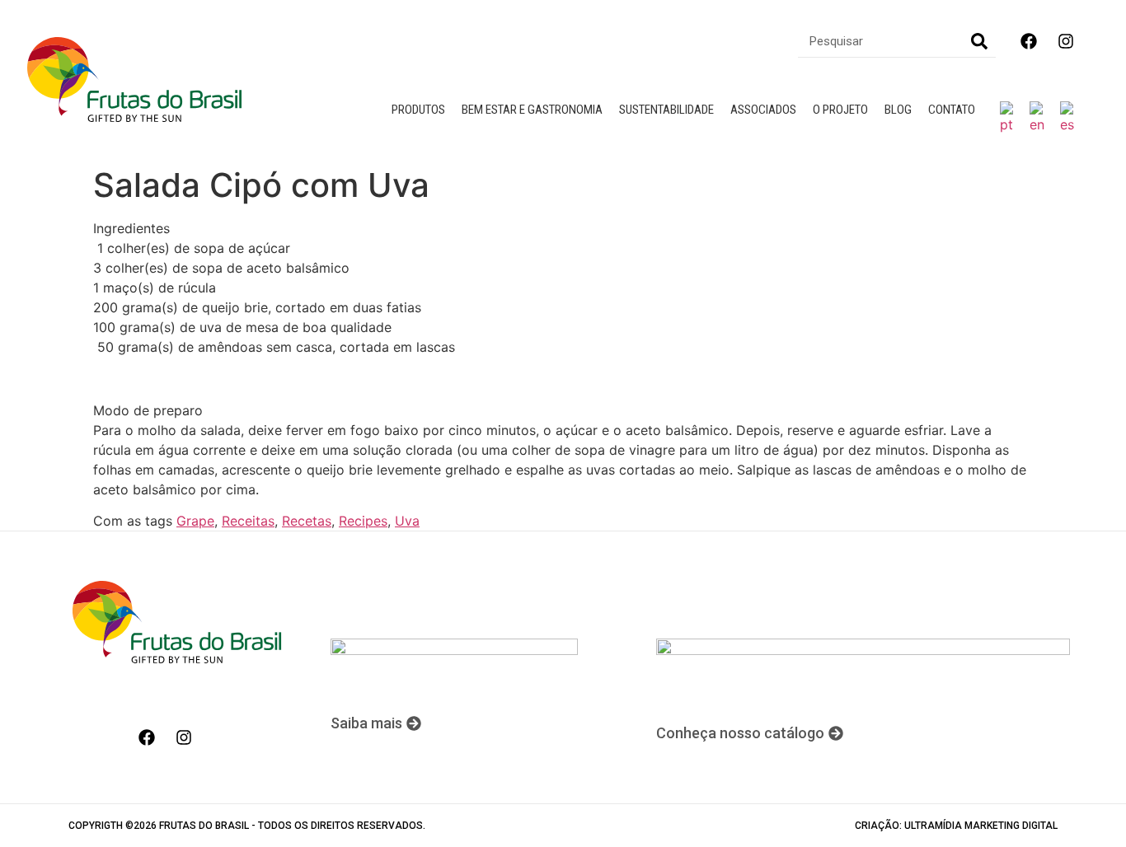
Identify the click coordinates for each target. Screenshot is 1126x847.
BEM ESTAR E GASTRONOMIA (532, 109)
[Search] (979, 41)
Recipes (363, 520)
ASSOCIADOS (763, 109)
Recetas (306, 520)
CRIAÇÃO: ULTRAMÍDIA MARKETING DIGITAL (956, 825)
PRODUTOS (418, 109)
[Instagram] (1065, 41)
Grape (195, 520)
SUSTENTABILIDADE (666, 109)
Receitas (248, 520)
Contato (951, 109)
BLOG (898, 109)
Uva (407, 520)
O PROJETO (840, 109)
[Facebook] (1028, 41)
